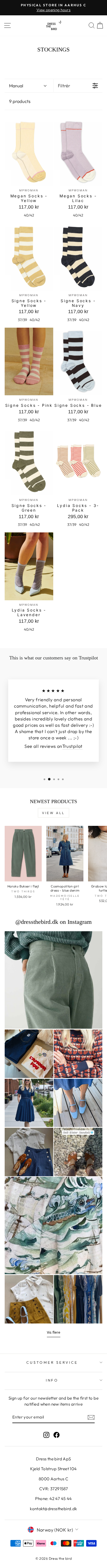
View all (53, 813)
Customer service (52, 1362)
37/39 (22, 320)
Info (52, 1380)
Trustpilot (72, 746)
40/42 (29, 215)
